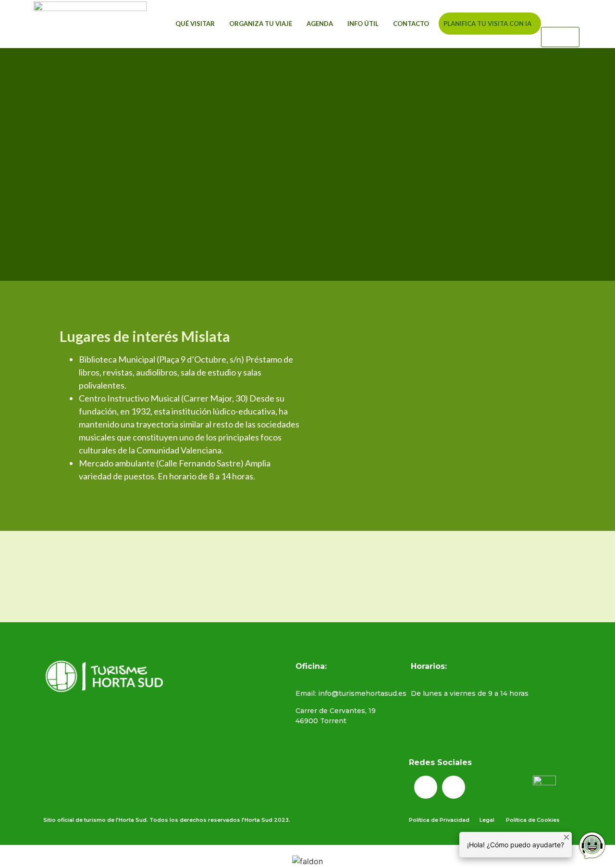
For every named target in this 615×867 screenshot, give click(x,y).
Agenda (320, 23)
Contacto (411, 23)
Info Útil (363, 23)
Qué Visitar (195, 23)
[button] (560, 21)
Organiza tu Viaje (260, 23)
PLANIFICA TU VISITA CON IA (487, 23)
